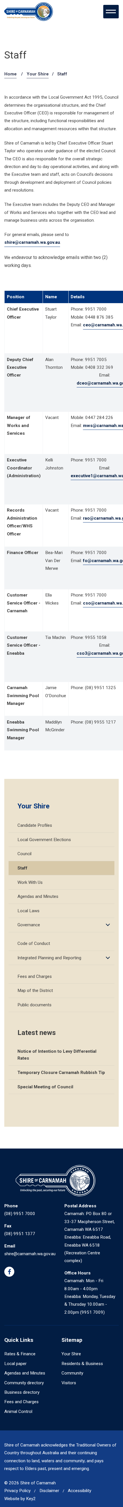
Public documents (34, 1004)
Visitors (68, 1382)
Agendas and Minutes (37, 896)
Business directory (21, 1392)
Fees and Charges (34, 976)
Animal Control (18, 1411)
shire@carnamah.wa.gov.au (32, 242)
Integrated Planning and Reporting (49, 957)
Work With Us (30, 882)
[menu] (111, 11)
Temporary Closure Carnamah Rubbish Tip (61, 1072)
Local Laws (28, 910)
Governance (28, 924)
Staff (22, 868)
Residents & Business (82, 1363)
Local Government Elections (44, 839)
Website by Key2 (20, 1498)
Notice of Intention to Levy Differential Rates (56, 1055)
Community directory (24, 1382)
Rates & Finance (19, 1353)
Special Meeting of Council (45, 1086)
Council (24, 853)
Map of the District (35, 990)
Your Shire (38, 74)
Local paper (15, 1363)
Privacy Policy (17, 1490)
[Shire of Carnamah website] (28, 11)
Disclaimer (49, 1490)
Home (10, 74)
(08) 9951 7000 (19, 1213)
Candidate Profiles (34, 825)
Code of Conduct (33, 943)
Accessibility (79, 1490)
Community (72, 1373)
